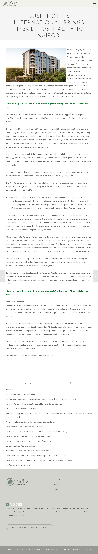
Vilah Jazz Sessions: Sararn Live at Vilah (21, 409)
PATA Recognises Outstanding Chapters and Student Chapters (30, 436)
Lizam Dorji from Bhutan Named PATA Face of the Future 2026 (30, 441)
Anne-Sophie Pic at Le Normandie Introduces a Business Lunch (30, 422)
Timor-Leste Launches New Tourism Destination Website (28, 451)
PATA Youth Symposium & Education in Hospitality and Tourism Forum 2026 (35, 455)
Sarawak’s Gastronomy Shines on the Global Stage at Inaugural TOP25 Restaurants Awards (41, 399)
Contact (57, 479)
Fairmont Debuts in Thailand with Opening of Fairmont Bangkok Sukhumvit (35, 404)
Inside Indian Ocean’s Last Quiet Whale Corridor (24, 394)
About (56, 484)
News (56, 489)
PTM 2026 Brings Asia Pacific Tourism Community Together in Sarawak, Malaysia (37, 431)
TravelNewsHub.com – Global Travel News (36, 355)
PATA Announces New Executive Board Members (25, 427)
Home (56, 494)
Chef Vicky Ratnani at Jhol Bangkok (19, 465)
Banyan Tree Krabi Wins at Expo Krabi (20, 446)
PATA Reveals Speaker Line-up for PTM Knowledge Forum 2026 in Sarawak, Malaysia (39, 460)
